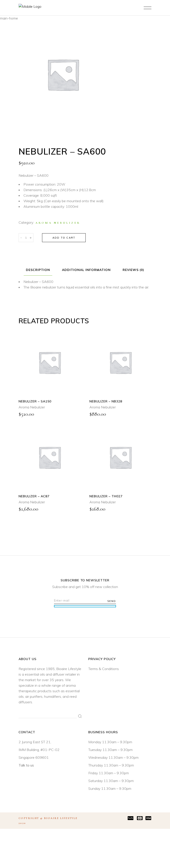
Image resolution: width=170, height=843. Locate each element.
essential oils (35, 674)
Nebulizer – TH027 (105, 496)
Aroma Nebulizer (57, 223)
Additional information (86, 270)
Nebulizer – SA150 (35, 401)
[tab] (38, 270)
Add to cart (63, 237)
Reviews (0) (133, 270)
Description (38, 270)
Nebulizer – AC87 (34, 496)
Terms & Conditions (103, 669)
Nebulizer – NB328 (105, 401)
